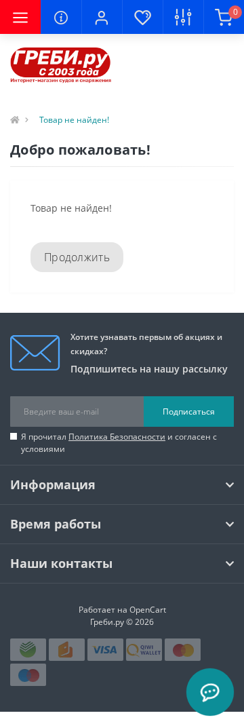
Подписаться (189, 411)
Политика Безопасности (116, 436)
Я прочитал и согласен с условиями (119, 443)
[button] (101, 17)
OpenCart (147, 609)
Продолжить (77, 257)
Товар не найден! (74, 120)
